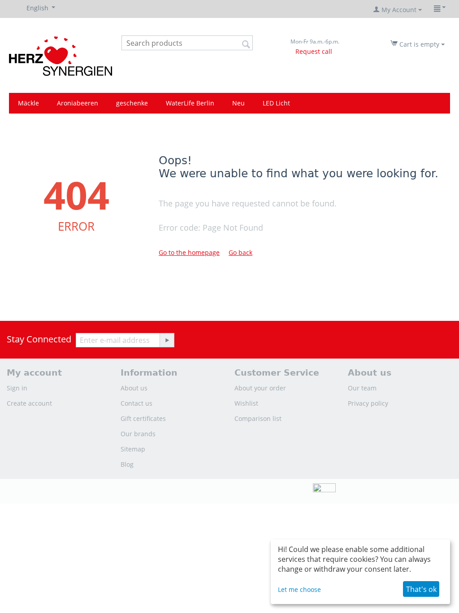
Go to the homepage (189, 252)
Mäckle (28, 103)
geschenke (132, 103)
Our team (362, 388)
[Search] (246, 43)
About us (134, 388)
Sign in (17, 388)
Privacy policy (368, 403)
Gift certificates (143, 418)
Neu (238, 103)
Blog (127, 464)
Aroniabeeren (77, 103)
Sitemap (133, 449)
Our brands (138, 433)
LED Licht (276, 103)
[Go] (167, 340)
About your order (260, 388)
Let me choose (299, 589)
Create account (29, 403)
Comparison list (257, 418)
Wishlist (246, 403)
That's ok (421, 589)
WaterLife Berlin (190, 103)
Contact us (136, 403)
